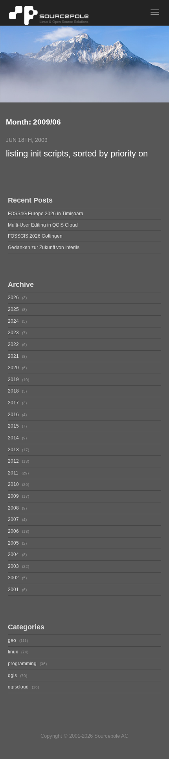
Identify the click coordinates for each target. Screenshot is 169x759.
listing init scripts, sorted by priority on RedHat (77, 153)
